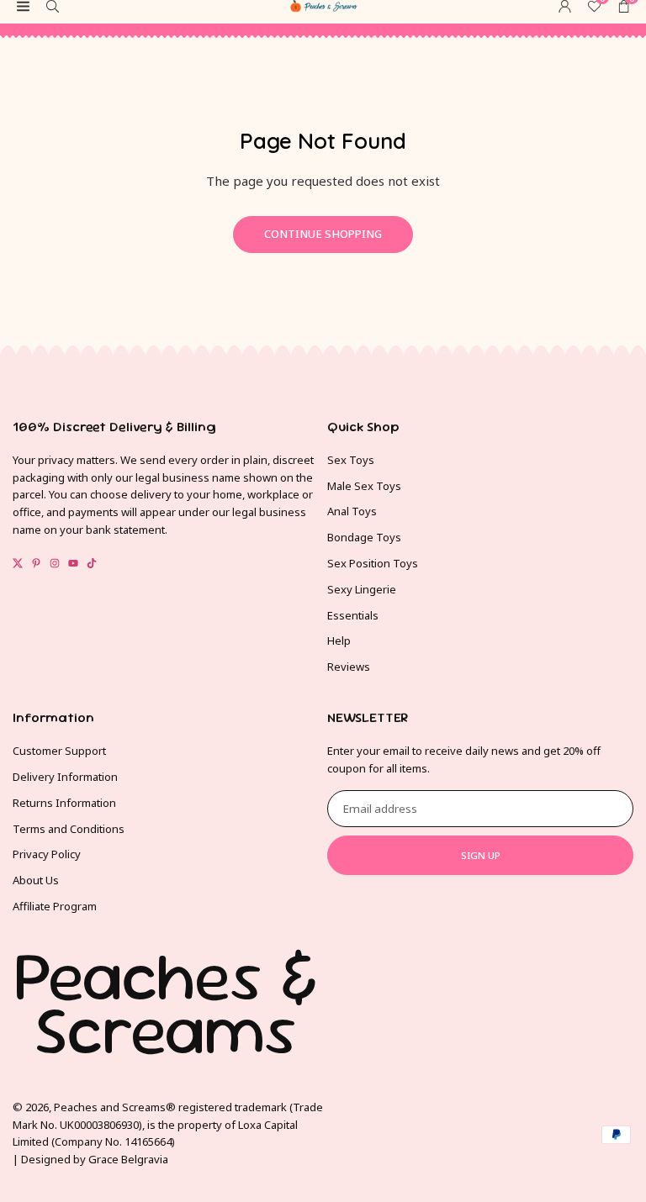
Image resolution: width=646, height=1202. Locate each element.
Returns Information (64, 802)
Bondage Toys (364, 537)
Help (339, 640)
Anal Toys (352, 511)
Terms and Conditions (68, 828)
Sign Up (480, 855)
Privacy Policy (47, 854)
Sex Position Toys (372, 563)
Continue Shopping (323, 233)
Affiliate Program (55, 906)
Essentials (353, 615)
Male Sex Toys (364, 485)
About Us (36, 880)
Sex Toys (350, 459)
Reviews (348, 666)
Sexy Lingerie (361, 589)
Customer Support (59, 750)
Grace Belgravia (128, 1159)
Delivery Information (65, 776)
